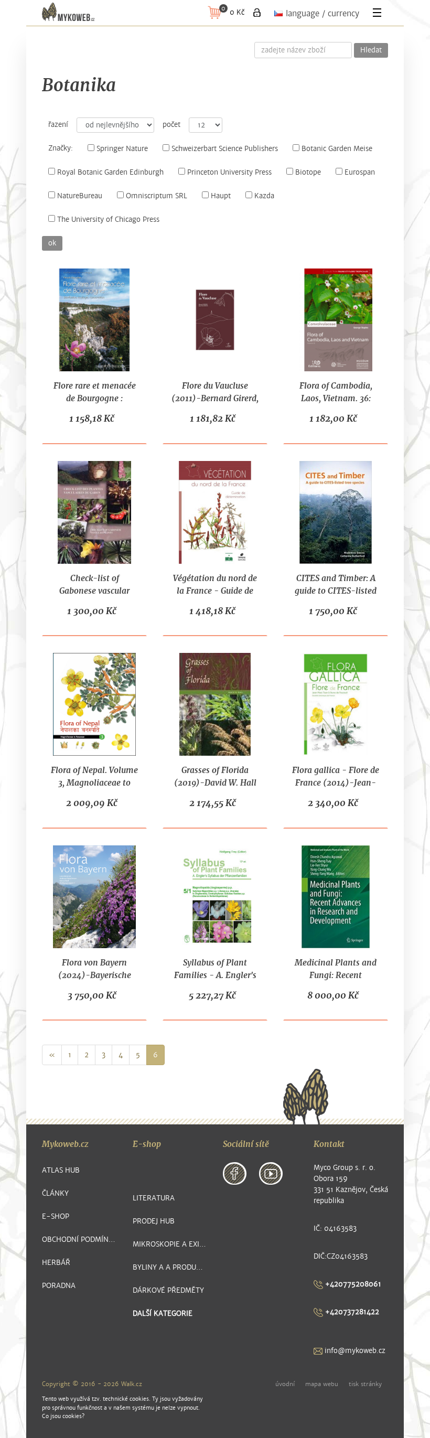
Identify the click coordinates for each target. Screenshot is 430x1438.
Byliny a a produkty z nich (170, 1267)
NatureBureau (79, 196)
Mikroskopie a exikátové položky (170, 1244)
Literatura (154, 1198)
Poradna (59, 1285)
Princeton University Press (229, 172)
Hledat (371, 50)
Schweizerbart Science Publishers (224, 149)
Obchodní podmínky (79, 1239)
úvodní (285, 1384)
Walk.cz (131, 1384)
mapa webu (321, 1384)
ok (52, 243)
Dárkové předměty (168, 1290)
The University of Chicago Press (108, 220)
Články (55, 1193)
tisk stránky (365, 1384)
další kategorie (162, 1313)
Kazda (264, 196)
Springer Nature (122, 149)
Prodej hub (154, 1221)
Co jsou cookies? (63, 1416)
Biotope (308, 172)
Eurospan (360, 172)
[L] (256, 12)
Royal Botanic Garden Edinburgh (110, 172)
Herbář (56, 1262)
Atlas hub (61, 1170)
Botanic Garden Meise (337, 149)
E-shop (55, 1216)
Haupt (221, 196)
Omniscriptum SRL (156, 196)
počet (171, 125)
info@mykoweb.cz (353, 1350)
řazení (58, 125)
